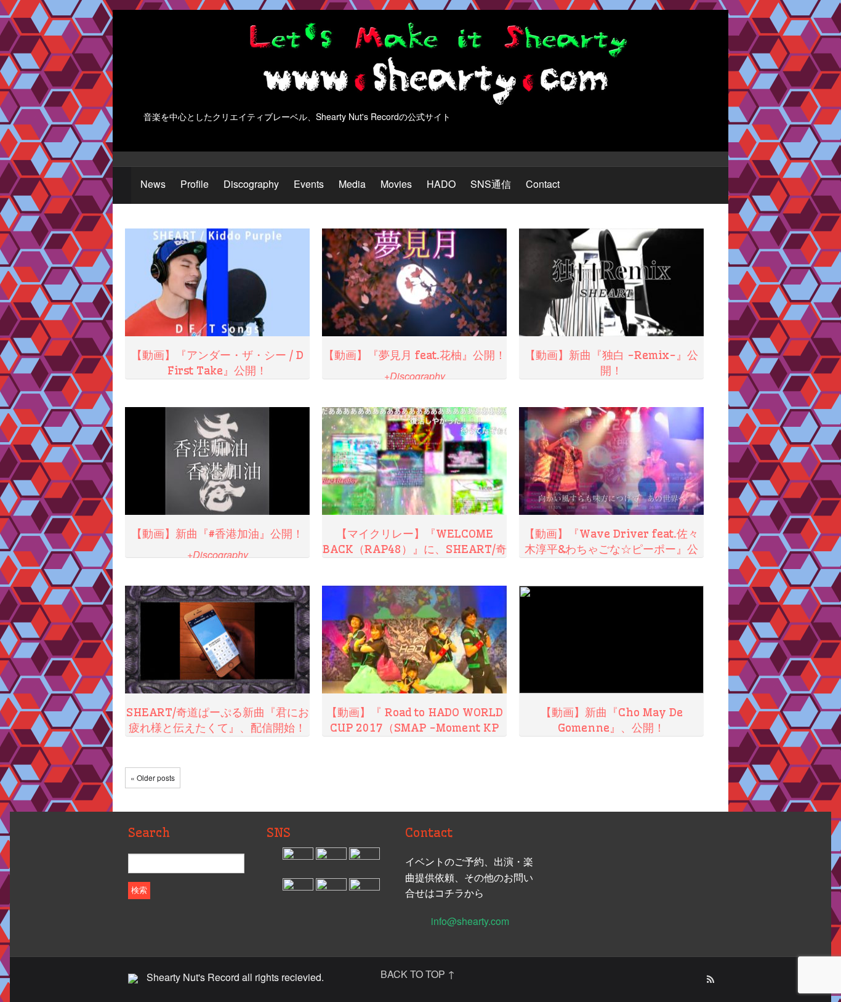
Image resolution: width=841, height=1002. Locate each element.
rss (710, 980)
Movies (396, 184)
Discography (251, 184)
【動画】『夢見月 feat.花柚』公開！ (414, 355)
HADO (441, 184)
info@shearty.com (470, 921)
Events (309, 184)
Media (352, 184)
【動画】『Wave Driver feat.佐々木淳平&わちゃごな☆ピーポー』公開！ (611, 549)
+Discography (414, 376)
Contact (543, 184)
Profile (194, 184)
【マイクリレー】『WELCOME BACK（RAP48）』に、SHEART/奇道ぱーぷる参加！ (415, 549)
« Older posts (153, 777)
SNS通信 (490, 184)
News (153, 184)
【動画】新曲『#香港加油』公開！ (217, 534)
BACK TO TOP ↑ (417, 974)
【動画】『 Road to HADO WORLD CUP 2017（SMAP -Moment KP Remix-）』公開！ (414, 727)
